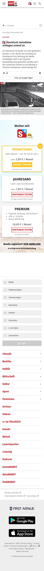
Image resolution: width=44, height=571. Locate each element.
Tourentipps (31, 496)
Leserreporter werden (14, 496)
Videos (6, 414)
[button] (41, 25)
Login (23, 343)
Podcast (7, 459)
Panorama (8, 399)
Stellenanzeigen (15, 290)
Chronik (10, 26)
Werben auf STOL (12, 493)
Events (6, 429)
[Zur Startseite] (3, 25)
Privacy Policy (26, 543)
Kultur (6, 384)
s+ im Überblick (11, 421)
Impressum (9, 543)
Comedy (7, 451)
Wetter (11, 282)
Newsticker (13, 305)
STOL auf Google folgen (23, 78)
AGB (17, 543)
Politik (6, 369)
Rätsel (6, 436)
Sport (5, 391)
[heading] (22, 44)
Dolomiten (13, 320)
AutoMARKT (9, 474)
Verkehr (12, 313)
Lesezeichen (14, 335)
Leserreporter (10, 444)
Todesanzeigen (15, 297)
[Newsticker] (34, 4)
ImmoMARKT (9, 467)
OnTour (6, 406)
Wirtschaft (8, 376)
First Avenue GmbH (25, 556)
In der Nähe (13, 328)
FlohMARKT (8, 482)
